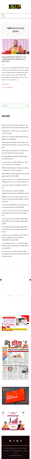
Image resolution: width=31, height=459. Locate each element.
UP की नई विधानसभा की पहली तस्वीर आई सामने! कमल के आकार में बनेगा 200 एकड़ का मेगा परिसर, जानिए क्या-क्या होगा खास (15, 229)
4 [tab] (14, 296)
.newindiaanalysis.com (18, 450)
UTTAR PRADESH (8, 87)
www (12, 450)
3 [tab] (11, 296)
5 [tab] (16, 296)
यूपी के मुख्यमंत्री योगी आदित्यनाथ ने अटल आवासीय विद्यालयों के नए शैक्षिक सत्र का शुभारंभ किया (14, 59)
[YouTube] (13, 441)
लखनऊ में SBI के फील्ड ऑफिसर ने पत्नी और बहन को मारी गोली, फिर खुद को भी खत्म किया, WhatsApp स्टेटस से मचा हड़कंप (15, 145)
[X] (21, 441)
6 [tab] (19, 296)
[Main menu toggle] (3, 15)
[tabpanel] (15, 279)
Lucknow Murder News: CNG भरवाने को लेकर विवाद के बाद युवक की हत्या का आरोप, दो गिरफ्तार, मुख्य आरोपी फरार (15, 213)
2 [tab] (8, 296)
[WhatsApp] (10, 441)
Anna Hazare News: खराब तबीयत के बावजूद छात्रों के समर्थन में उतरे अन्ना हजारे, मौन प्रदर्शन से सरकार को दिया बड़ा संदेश (15, 221)
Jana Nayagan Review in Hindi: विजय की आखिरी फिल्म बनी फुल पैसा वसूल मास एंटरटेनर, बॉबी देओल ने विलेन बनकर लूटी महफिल (15, 246)
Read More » (5, 84)
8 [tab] (24, 296)
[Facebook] (17, 441)
